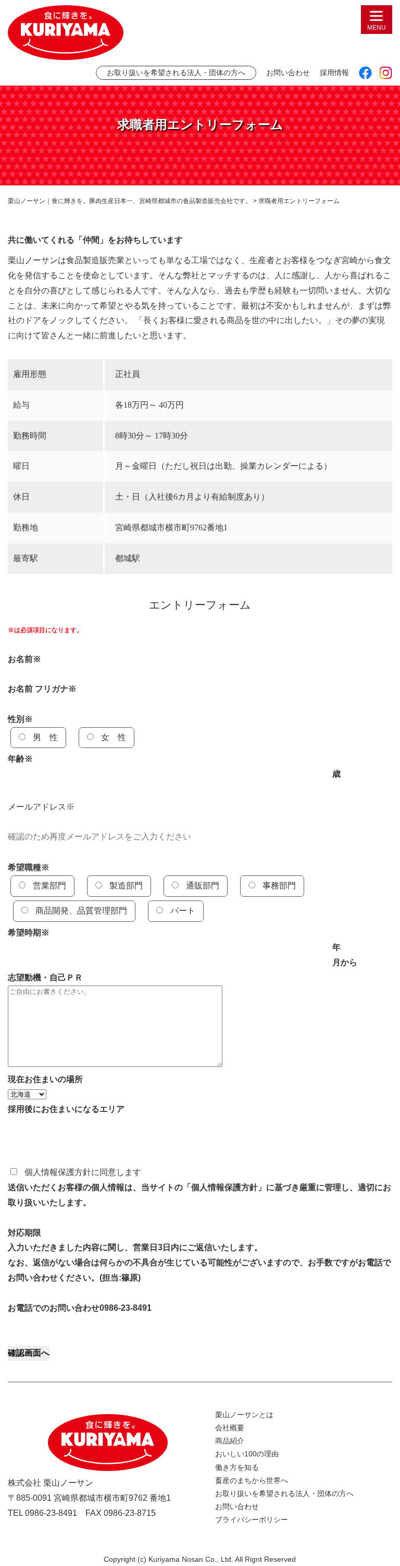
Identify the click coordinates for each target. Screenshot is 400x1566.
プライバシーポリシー (251, 1519)
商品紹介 (229, 1441)
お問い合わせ (288, 72)
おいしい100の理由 (247, 1454)
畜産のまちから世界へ (251, 1480)
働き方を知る (237, 1467)
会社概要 (229, 1427)
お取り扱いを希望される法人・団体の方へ (176, 72)
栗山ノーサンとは (244, 1414)
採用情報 (334, 72)
